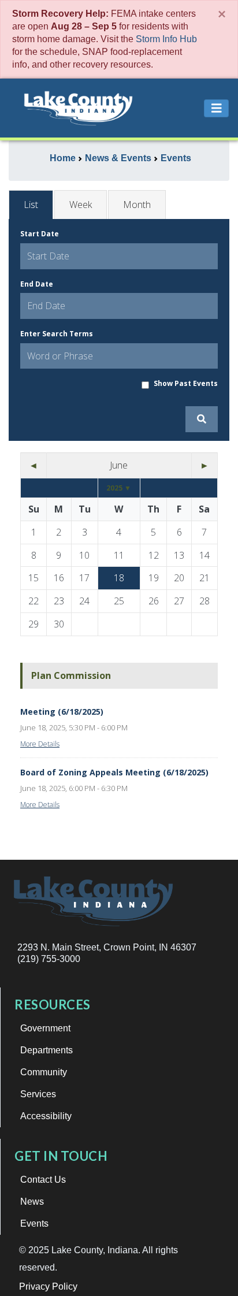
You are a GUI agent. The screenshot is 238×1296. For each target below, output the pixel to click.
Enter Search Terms (56, 334)
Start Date (39, 234)
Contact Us (43, 1179)
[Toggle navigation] (216, 108)
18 (119, 577)
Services (38, 1094)
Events (34, 1223)
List (31, 204)
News (32, 1201)
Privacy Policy (48, 1286)
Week (80, 204)
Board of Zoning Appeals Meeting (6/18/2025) (114, 772)
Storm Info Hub (166, 39)
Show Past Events (186, 383)
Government (45, 1028)
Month (137, 204)
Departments (46, 1050)
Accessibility (46, 1116)
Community (43, 1072)
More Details (40, 744)
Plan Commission (71, 675)
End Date (36, 284)
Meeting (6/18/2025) (61, 711)
